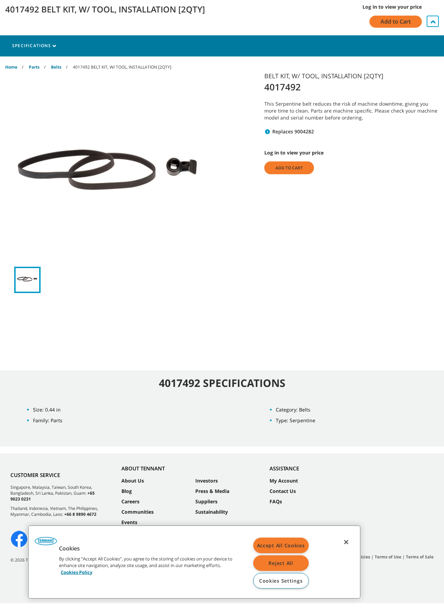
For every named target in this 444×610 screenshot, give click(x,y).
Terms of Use (388, 557)
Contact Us (283, 491)
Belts (56, 67)
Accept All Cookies (281, 545)
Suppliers (206, 501)
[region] (194, 562)
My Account (284, 480)
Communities (137, 512)
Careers (130, 501)
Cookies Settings (281, 580)
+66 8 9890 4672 (80, 514)
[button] (46, 543)
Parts (34, 67)
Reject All (280, 563)
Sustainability (211, 512)
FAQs (276, 501)
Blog (126, 491)
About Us (132, 480)
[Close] (346, 542)
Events (129, 522)
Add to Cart (289, 168)
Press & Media (212, 491)
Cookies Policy (76, 572)
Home (11, 67)
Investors (206, 480)
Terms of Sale (420, 557)
